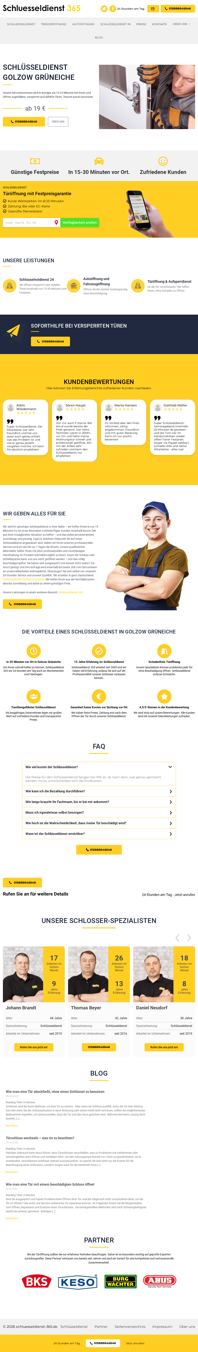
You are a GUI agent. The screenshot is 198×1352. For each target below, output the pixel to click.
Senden (99, 721)
